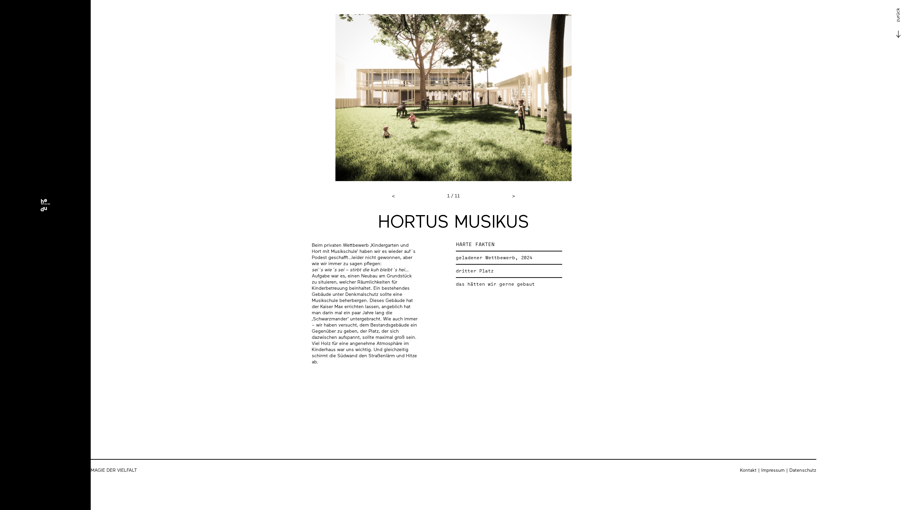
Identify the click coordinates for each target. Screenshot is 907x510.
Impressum (773, 470)
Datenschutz (802, 470)
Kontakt (748, 470)
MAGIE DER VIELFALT (114, 470)
